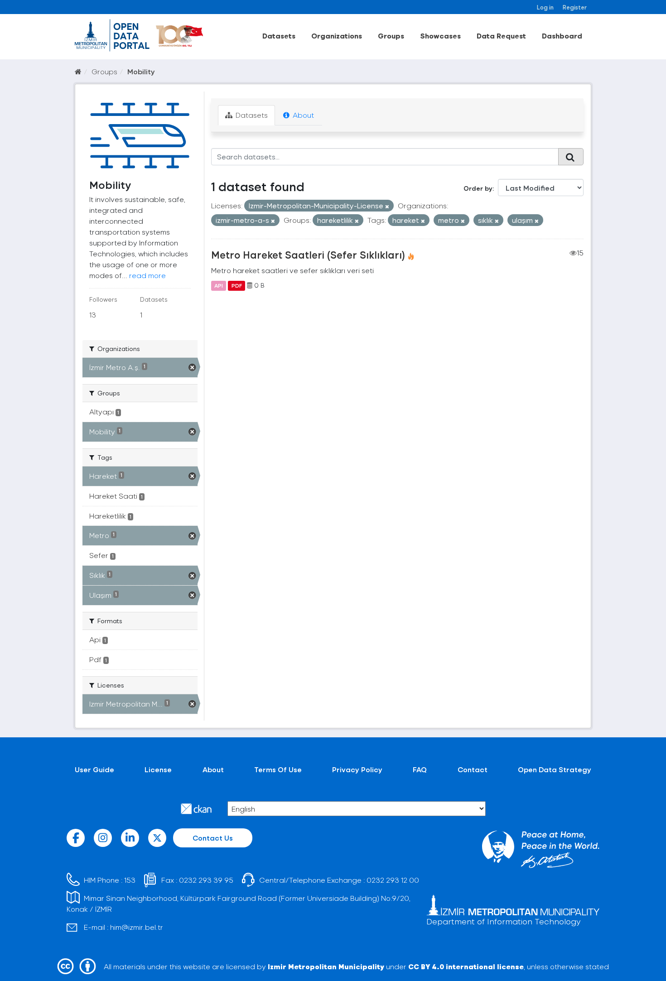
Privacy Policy (357, 769)
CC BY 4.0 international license (466, 966)
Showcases (440, 35)
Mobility (141, 71)
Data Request (501, 35)
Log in (545, 7)
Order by (477, 188)
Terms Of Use (278, 769)
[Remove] (387, 206)
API (218, 285)
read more (147, 275)
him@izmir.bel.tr (136, 927)
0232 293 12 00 (393, 880)
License (158, 769)
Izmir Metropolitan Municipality (326, 966)
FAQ (420, 769)
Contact (472, 769)
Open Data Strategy (554, 769)
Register (575, 7)
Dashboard (562, 35)
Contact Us (213, 837)
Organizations (336, 35)
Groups (391, 35)
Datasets (278, 35)
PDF (237, 285)
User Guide (94, 769)
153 (129, 880)
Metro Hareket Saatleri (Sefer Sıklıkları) (308, 254)
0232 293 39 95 (206, 880)
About (302, 115)
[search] (571, 156)
